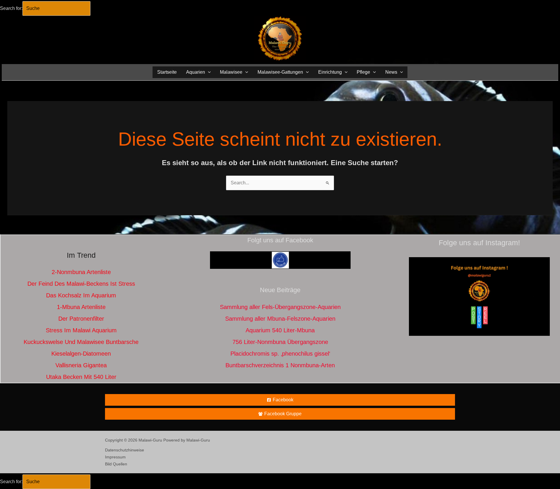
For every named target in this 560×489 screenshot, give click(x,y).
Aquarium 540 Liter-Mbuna (280, 330)
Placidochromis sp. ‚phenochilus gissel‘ (280, 353)
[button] (208, 72)
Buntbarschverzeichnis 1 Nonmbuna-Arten (280, 365)
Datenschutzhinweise (124, 450)
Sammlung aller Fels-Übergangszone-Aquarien (280, 307)
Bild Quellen (116, 464)
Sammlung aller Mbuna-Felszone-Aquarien (280, 318)
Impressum (115, 457)
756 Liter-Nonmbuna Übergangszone (280, 342)
